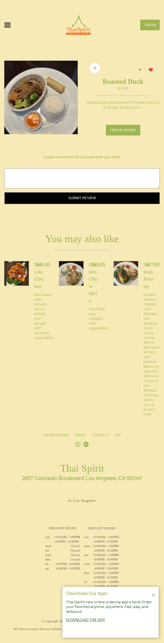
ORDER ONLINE (123, 130)
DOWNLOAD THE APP (85, 620)
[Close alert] (153, 595)
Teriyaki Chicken (39, 275)
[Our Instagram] (77, 445)
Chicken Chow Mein (94, 282)
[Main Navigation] (7, 25)
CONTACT (100, 435)
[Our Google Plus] (86, 445)
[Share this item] (94, 68)
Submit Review (82, 198)
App (117, 435)
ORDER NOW (151, 26)
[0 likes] (149, 69)
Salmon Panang (149, 275)
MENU (80, 435)
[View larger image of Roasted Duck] (41, 97)
